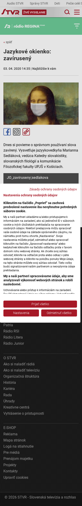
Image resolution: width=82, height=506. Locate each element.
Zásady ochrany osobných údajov (53, 189)
